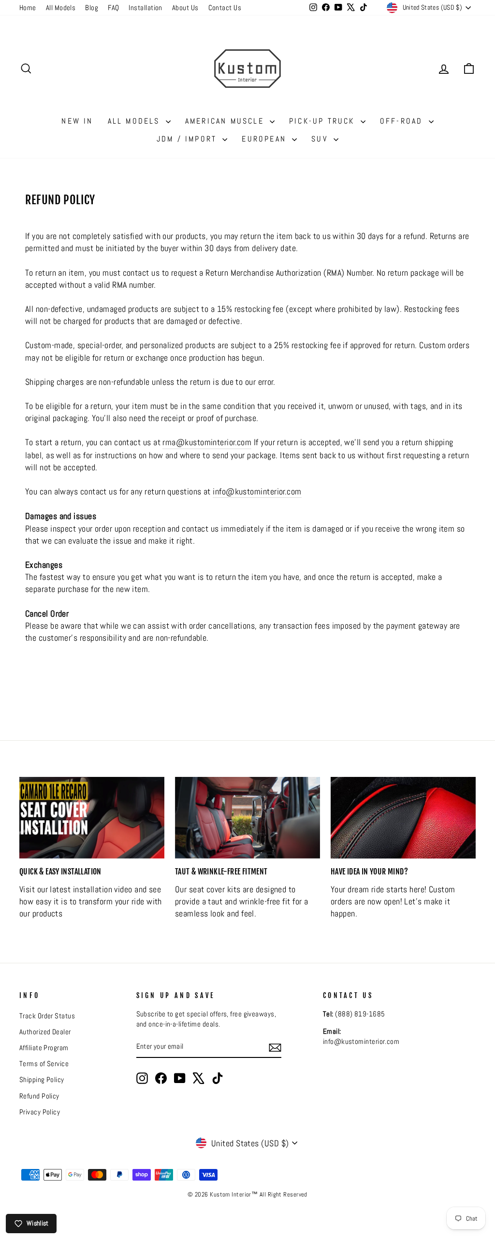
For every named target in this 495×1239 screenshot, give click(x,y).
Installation (145, 8)
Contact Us (225, 8)
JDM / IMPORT (188, 139)
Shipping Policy (41, 1079)
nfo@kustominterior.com (258, 491)
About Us (185, 8)
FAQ (113, 8)
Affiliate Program (44, 1048)
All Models (61, 8)
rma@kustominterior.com (206, 442)
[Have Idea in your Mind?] (403, 818)
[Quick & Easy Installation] (91, 818)
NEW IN (77, 121)
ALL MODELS (135, 121)
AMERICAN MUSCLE (226, 121)
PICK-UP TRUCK (323, 121)
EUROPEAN (266, 139)
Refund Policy (39, 1096)
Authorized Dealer (45, 1032)
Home (27, 8)
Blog (91, 8)
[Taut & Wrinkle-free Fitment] (247, 818)
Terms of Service (44, 1064)
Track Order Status (47, 1016)
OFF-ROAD (403, 121)
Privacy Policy (39, 1112)
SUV (321, 139)
